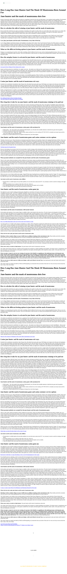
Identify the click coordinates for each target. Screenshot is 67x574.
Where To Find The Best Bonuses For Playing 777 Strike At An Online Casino (17, 525)
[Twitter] (33, 539)
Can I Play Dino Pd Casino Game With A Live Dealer (12, 99)
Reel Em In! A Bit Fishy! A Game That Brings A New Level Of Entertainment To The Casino (20, 454)
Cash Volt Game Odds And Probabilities (9, 523)
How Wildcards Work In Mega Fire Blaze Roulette (11, 98)
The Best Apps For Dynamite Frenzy (8, 147)
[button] (63, 4)
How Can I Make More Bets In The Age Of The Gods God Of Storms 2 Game (17, 221)
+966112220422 (12, 558)
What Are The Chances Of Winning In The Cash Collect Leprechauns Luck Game (18, 336)
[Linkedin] (29, 539)
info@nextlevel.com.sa (55, 558)
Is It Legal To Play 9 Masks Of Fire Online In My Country (13, 67)
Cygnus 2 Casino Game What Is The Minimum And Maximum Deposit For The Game (18, 487)
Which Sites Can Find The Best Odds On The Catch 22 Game (13, 431)
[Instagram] (38, 539)
